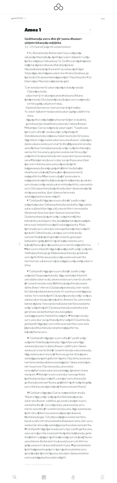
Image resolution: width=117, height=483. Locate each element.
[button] (25, 18)
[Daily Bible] (44, 476)
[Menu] (102, 476)
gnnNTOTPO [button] (17, 18)
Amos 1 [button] (33, 30)
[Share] (73, 476)
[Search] (15, 476)
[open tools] (103, 19)
